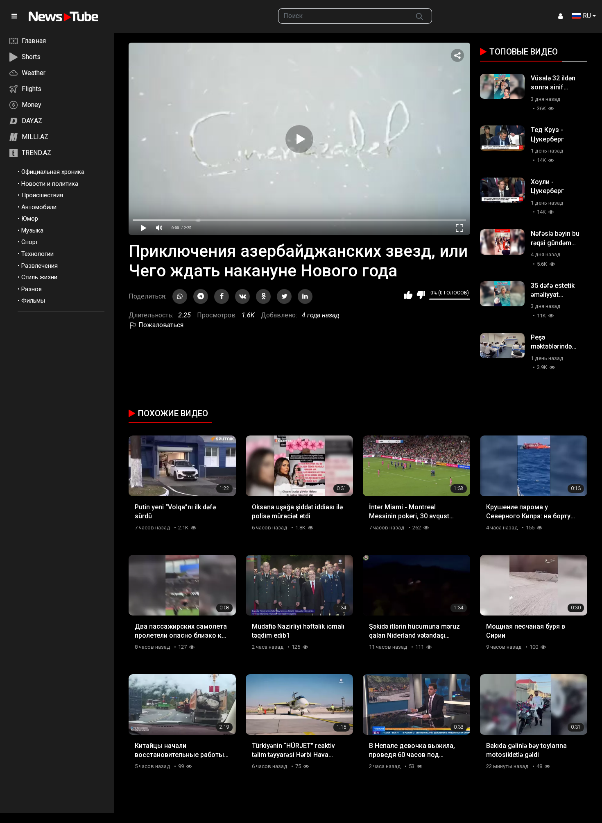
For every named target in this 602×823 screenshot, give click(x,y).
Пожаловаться (160, 325)
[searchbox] (342, 16)
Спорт (29, 242)
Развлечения (39, 265)
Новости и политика (49, 183)
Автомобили (39, 207)
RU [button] (587, 16)
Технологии (37, 254)
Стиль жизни (39, 277)
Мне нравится (408, 295)
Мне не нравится (420, 295)
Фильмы (33, 300)
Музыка (32, 230)
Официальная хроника (52, 172)
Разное (31, 289)
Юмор (29, 218)
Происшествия (42, 195)
